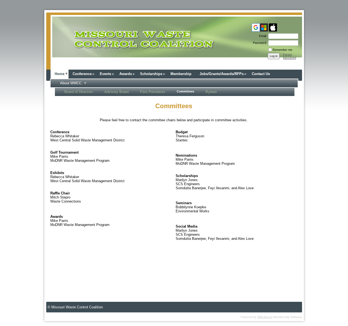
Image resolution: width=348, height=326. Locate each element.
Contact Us (261, 74)
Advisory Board (116, 92)
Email (261, 36)
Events (105, 74)
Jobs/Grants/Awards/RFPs (222, 74)
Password (258, 42)
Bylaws (211, 92)
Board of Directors (78, 92)
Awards (125, 74)
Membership (180, 74)
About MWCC (71, 83)
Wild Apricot (264, 317)
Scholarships (151, 74)
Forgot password (289, 56)
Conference (82, 74)
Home (59, 74)
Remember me (282, 49)
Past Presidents (152, 92)
